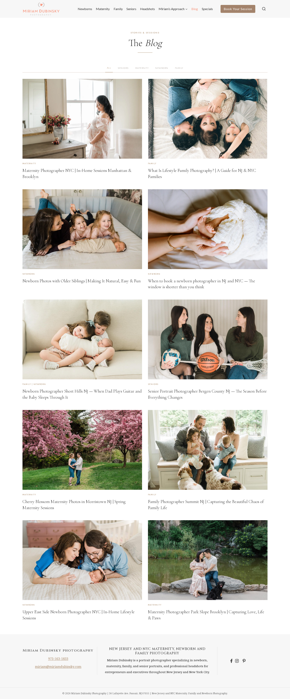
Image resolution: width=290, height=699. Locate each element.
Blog (194, 9)
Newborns (85, 9)
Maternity (103, 9)
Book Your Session (238, 9)
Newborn (161, 68)
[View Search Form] (264, 9)
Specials (207, 9)
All (109, 67)
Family (118, 9)
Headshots (147, 9)
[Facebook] (231, 661)
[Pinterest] (244, 661)
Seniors (131, 9)
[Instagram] (237, 661)
